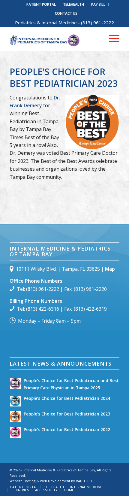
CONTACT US (66, 13)
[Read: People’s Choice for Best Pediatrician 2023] (15, 416)
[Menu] (111, 39)
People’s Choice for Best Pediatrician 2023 (64, 77)
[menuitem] (41, 4)
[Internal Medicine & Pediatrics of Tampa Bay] (53, 39)
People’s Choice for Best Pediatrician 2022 (67, 429)
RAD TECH (84, 481)
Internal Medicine (59, 23)
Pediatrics (25, 23)
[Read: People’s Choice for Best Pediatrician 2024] (15, 401)
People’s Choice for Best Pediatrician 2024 (67, 398)
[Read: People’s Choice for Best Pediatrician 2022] (15, 432)
